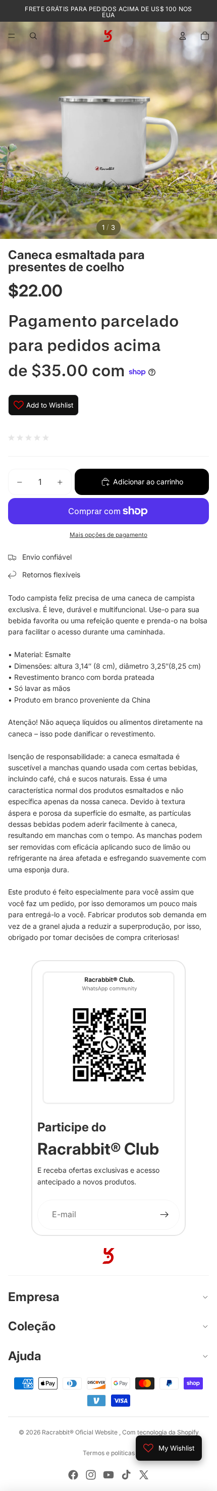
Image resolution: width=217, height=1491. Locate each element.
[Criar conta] (165, 1214)
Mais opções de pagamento (108, 534)
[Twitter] (144, 1475)
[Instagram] (91, 1475)
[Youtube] (108, 1475)
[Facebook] (73, 1475)
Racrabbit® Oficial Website (80, 1432)
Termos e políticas (109, 1453)
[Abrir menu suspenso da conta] (183, 36)
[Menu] (11, 35)
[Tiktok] (126, 1475)
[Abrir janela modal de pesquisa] (33, 36)
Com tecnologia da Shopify (160, 1432)
